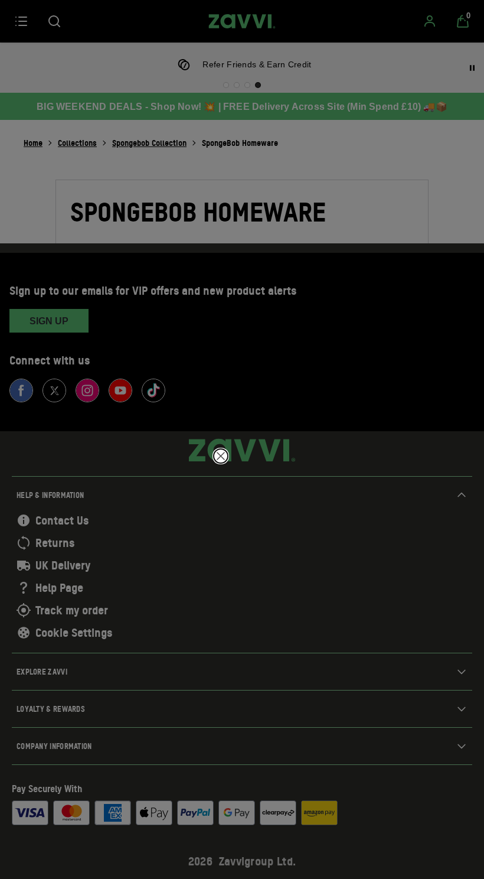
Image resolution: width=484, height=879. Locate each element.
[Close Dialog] (221, 456)
